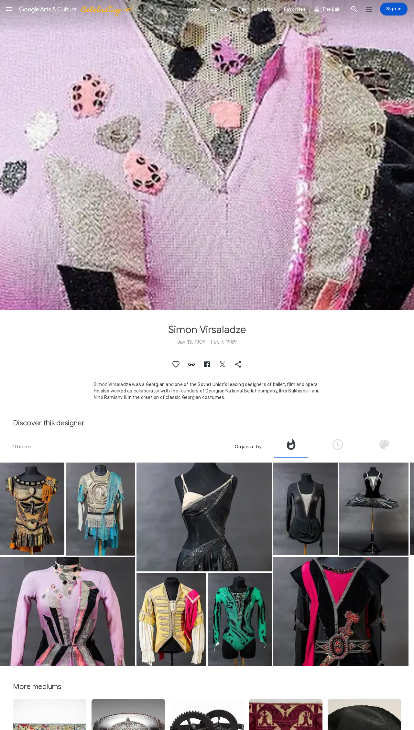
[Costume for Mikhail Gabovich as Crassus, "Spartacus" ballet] (32, 509)
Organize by (248, 447)
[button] (9, 9)
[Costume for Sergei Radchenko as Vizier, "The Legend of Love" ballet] (341, 611)
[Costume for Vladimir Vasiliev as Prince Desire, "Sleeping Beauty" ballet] (171, 619)
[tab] (291, 446)
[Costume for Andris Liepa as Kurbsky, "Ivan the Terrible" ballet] (101, 509)
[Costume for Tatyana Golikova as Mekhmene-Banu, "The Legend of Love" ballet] (305, 509)
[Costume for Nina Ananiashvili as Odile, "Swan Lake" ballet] (374, 509)
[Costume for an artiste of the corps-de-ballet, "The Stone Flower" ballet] (67, 611)
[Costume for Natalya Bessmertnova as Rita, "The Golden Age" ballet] (204, 517)
